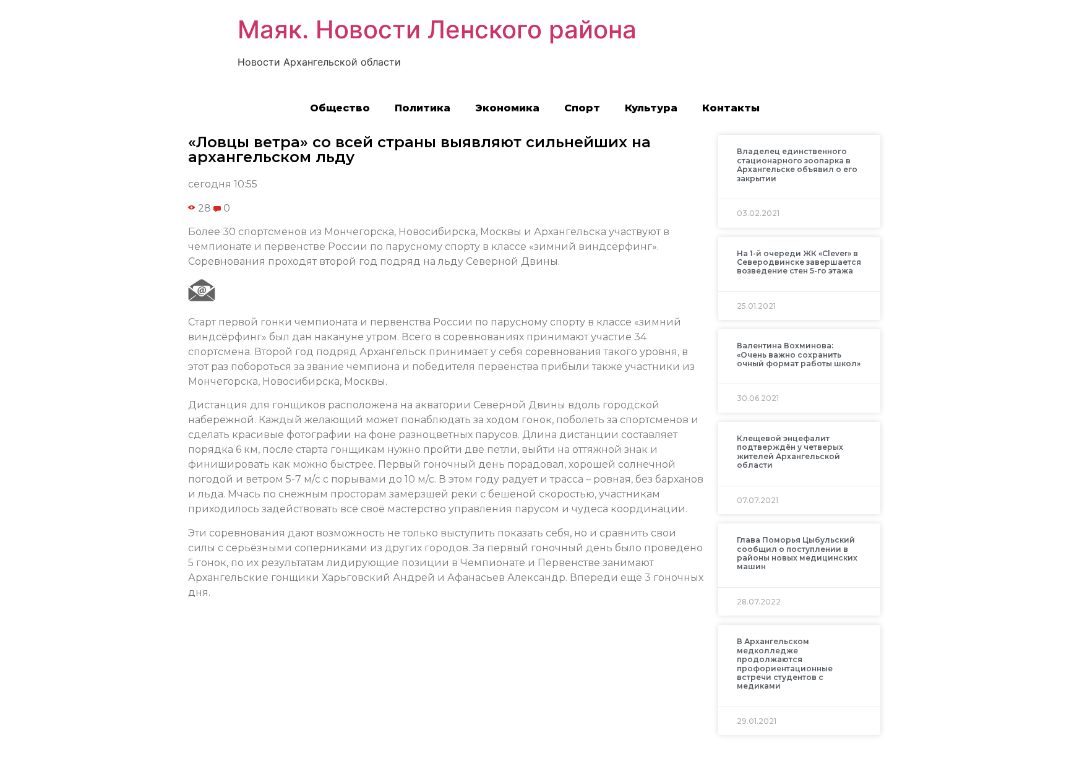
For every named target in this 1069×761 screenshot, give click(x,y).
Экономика (507, 108)
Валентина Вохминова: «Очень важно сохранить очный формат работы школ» (799, 354)
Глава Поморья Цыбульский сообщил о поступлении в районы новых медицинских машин (797, 553)
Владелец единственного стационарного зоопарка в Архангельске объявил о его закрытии (797, 165)
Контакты (731, 108)
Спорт (582, 108)
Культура (651, 108)
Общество (340, 108)
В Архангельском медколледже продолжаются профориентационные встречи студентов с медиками (785, 663)
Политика (422, 108)
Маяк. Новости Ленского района (437, 29)
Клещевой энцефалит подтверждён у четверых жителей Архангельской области (790, 452)
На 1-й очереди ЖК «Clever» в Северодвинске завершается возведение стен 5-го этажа (799, 262)
